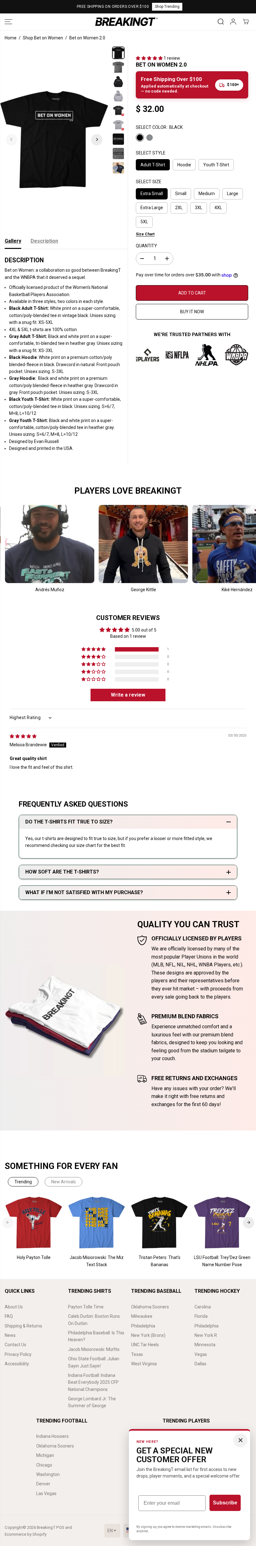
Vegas (200, 1354)
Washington (48, 1474)
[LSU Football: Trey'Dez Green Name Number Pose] (222, 1222)
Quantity (146, 245)
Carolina (202, 1306)
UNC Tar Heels (145, 1344)
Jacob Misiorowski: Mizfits (94, 1349)
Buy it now (192, 311)
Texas (137, 1354)
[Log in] (233, 21)
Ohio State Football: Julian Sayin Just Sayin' (93, 1362)
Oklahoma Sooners (150, 1306)
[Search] (220, 21)
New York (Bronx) (148, 1335)
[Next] (96, 139)
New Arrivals (63, 1181)
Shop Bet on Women (43, 37)
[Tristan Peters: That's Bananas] (159, 1222)
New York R (205, 1335)
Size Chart (145, 234)
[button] (8, 21)
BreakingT (46, 1527)
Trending (23, 1181)
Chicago (44, 1465)
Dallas (200, 1363)
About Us (14, 1306)
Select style (150, 152)
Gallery (13, 241)
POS (60, 1527)
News (10, 1335)
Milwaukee (141, 1316)
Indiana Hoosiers (52, 1436)
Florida (201, 1316)
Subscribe (225, 1502)
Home (11, 37)
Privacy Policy (18, 1354)
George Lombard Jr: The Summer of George (92, 1402)
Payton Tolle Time (86, 1306)
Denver (43, 1483)
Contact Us (15, 1344)
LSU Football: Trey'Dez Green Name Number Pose (222, 1261)
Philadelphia (143, 1325)
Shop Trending (167, 6)
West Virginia (144, 1363)
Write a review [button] (128, 695)
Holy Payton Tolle (34, 1257)
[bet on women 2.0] (54, 139)
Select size (148, 181)
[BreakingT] (126, 21)
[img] (23, 736)
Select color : (159, 127)
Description (44, 241)
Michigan (45, 1455)
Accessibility (17, 1363)
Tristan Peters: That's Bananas (159, 1261)
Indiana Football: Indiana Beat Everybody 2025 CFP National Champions (93, 1382)
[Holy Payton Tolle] (34, 1222)
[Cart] (245, 21)
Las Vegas (46, 1493)
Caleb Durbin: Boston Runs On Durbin (94, 1320)
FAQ (9, 1316)
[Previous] (11, 139)
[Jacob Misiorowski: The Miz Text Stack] (96, 1222)
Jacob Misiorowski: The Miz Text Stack (97, 1261)
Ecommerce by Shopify (26, 1534)
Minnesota (204, 1344)
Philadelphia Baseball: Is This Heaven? (96, 1336)
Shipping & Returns (23, 1325)
